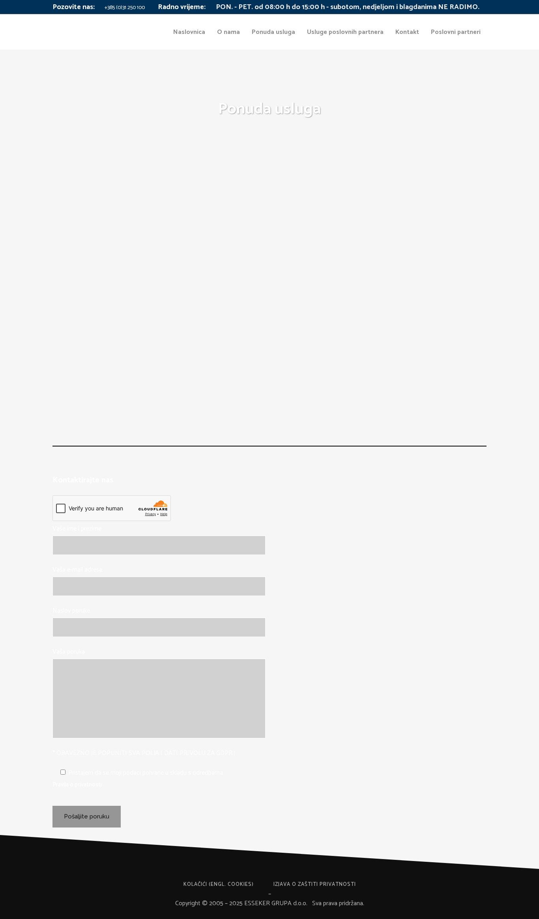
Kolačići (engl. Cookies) (218, 884)
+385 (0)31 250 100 (124, 7)
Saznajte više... (82, 271)
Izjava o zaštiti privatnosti (314, 884)
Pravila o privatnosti (77, 785)
